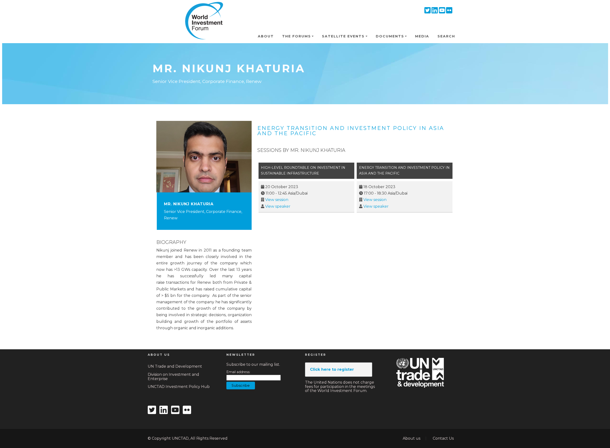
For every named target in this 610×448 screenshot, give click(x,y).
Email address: (238, 372)
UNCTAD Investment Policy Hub (179, 386)
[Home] (202, 9)
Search (446, 36)
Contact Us (443, 438)
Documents (390, 36)
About (266, 36)
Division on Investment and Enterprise (173, 376)
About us (411, 438)
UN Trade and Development (175, 366)
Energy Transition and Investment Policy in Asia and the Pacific (350, 131)
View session (276, 199)
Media (422, 36)
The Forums (296, 36)
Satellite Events (343, 36)
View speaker (277, 206)
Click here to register (332, 369)
